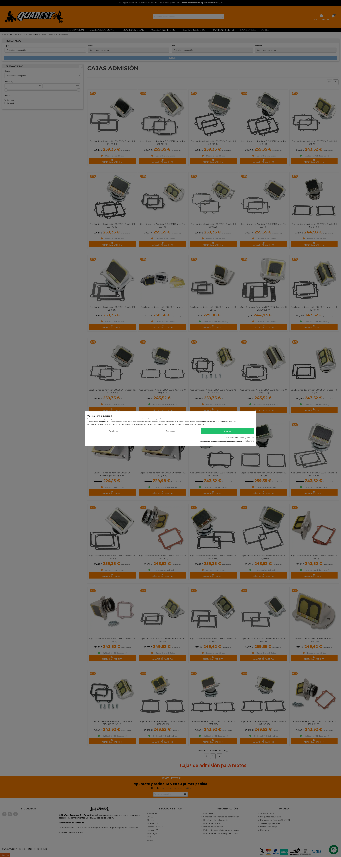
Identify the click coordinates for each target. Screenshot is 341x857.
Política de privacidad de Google (193, 424)
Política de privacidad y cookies (239, 438)
